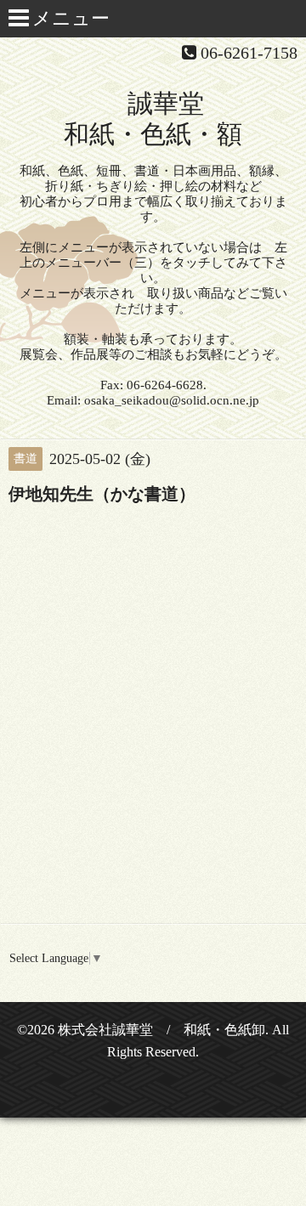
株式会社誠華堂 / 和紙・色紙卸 (161, 1029)
